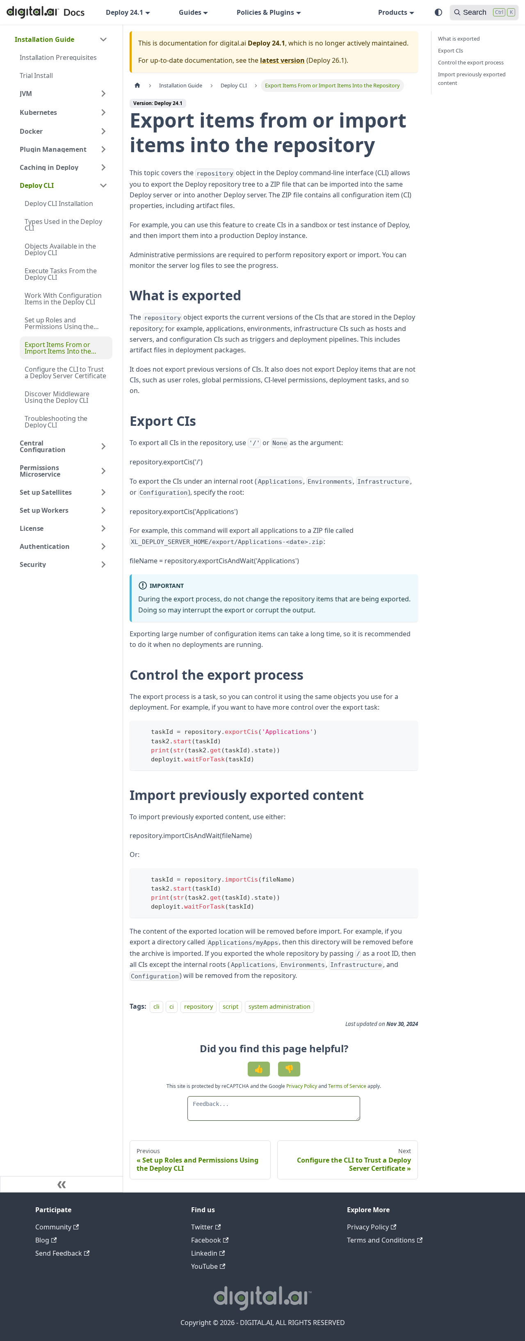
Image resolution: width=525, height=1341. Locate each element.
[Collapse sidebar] (61, 1184)
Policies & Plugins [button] (265, 12)
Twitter (202, 1226)
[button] (63, 112)
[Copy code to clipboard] (408, 731)
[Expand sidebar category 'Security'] (103, 564)
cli (156, 1006)
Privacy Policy (302, 1086)
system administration (279, 1006)
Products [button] (392, 12)
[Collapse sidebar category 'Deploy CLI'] (103, 185)
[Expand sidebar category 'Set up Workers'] (103, 510)
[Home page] (137, 85)
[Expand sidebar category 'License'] (103, 528)
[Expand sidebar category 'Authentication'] (103, 546)
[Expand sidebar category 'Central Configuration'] (103, 446)
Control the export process (471, 62)
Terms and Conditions (381, 1240)
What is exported (459, 38)
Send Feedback (58, 1253)
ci (171, 1006)
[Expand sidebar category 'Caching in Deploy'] (103, 167)
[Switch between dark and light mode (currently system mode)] (438, 12)
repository (198, 1006)
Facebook (206, 1240)
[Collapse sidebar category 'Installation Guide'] (103, 39)
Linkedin (204, 1253)
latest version (282, 60)
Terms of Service (347, 1086)
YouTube (204, 1266)
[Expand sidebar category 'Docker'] (103, 131)
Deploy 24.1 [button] (124, 12)
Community (53, 1226)
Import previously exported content (472, 79)
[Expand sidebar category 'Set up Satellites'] (103, 492)
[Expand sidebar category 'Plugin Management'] (103, 149)
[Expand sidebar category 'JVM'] (103, 93)
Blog (42, 1240)
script (230, 1006)
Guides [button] (190, 12)
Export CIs (450, 50)
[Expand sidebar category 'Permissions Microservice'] (103, 470)
